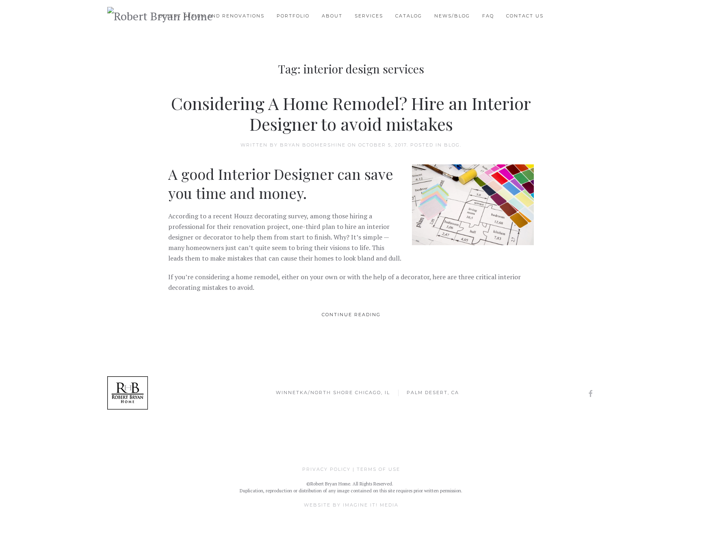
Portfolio (293, 16)
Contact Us (525, 16)
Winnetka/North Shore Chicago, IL (333, 392)
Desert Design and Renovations (211, 16)
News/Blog (452, 16)
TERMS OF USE (378, 469)
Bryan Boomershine (313, 145)
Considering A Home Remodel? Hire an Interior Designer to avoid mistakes (351, 113)
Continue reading (351, 314)
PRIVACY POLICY (326, 469)
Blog (452, 145)
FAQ (488, 16)
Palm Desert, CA (433, 392)
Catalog (408, 16)
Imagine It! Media (371, 505)
